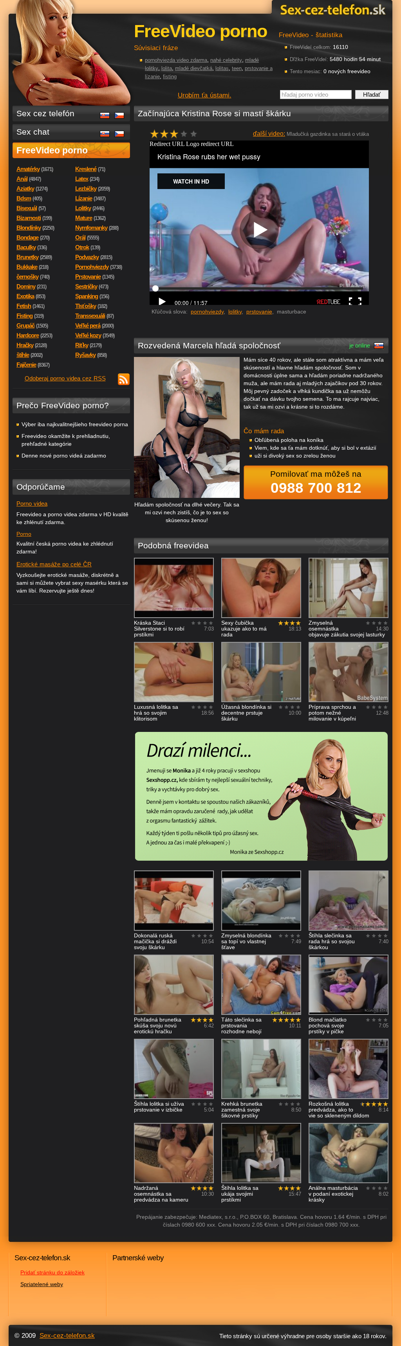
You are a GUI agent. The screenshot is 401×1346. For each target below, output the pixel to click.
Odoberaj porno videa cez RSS (65, 378)
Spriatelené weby (41, 1284)
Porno (23, 534)
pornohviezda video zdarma (176, 60)
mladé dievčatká (193, 68)
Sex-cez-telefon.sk (331, 9)
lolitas (222, 68)
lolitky (235, 311)
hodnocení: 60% (176, 136)
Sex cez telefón (45, 113)
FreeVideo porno (52, 150)
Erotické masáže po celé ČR (54, 564)
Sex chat (32, 131)
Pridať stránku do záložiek (52, 1272)
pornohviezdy (207, 311)
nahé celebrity (226, 60)
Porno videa (31, 503)
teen (237, 68)
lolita (166, 68)
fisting (170, 76)
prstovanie (259, 311)
